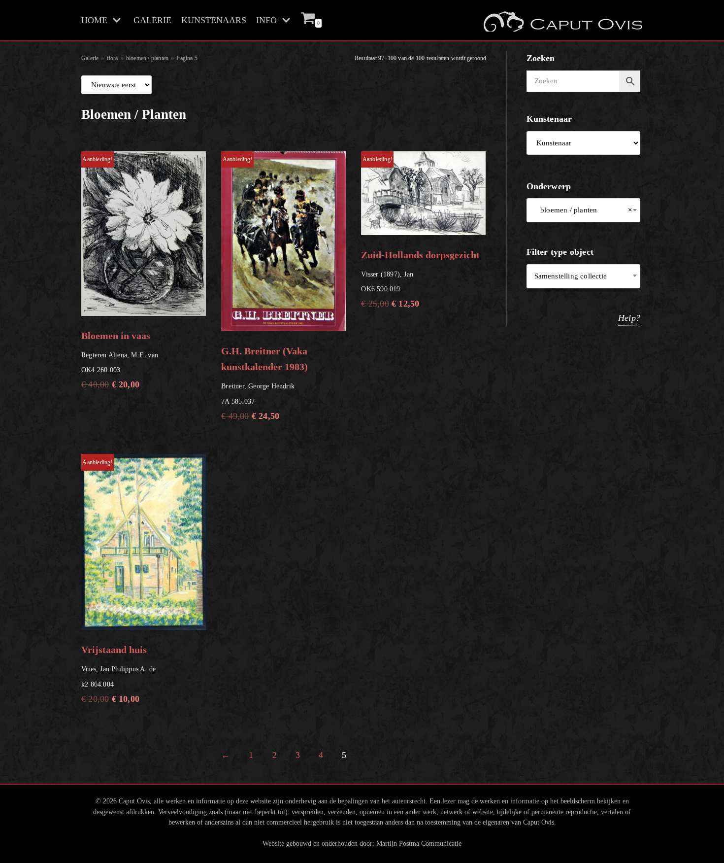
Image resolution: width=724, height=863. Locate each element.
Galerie (90, 58)
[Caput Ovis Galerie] (562, 20)
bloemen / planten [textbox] (583, 210)
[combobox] (584, 210)
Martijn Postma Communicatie (418, 843)
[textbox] (583, 276)
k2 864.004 (118, 581)
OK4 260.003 (119, 272)
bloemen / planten (147, 58)
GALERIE (152, 20)
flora (112, 58)
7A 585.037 (264, 288)
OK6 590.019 (420, 232)
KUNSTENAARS (213, 20)
